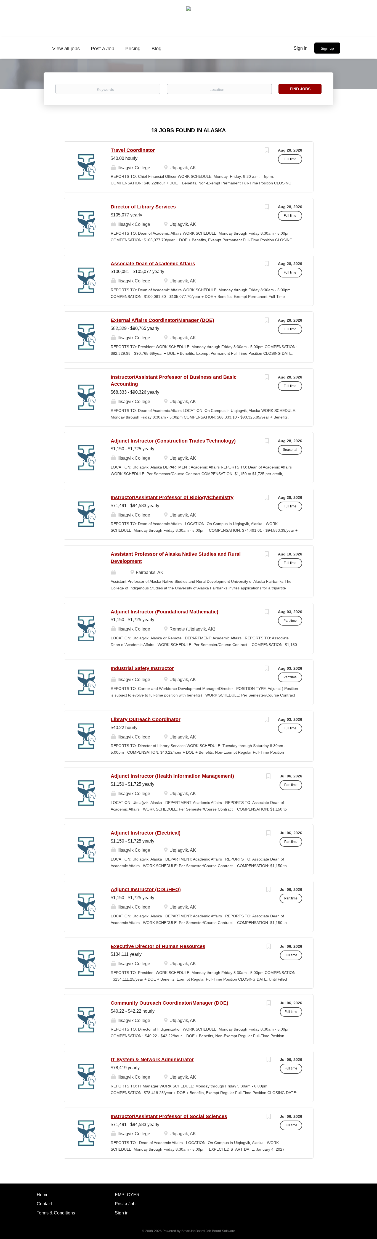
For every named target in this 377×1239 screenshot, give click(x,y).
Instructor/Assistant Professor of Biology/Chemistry (172, 497)
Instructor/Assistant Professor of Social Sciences (169, 1116)
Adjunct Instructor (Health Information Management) (172, 776)
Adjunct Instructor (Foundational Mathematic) (164, 612)
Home (43, 1194)
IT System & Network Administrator (152, 1059)
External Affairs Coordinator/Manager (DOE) (162, 320)
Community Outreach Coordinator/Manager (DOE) (169, 1003)
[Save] (267, 150)
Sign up (327, 48)
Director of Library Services (143, 207)
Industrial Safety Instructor (142, 668)
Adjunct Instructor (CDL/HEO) (146, 889)
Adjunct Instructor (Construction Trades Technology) (173, 441)
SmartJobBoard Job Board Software (208, 1231)
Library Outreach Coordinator (145, 719)
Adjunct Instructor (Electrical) (145, 833)
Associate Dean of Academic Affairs (153, 263)
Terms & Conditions (56, 1213)
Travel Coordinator (133, 150)
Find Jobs (300, 89)
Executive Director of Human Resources (158, 946)
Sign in (300, 48)
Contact (44, 1203)
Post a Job (125, 1203)
